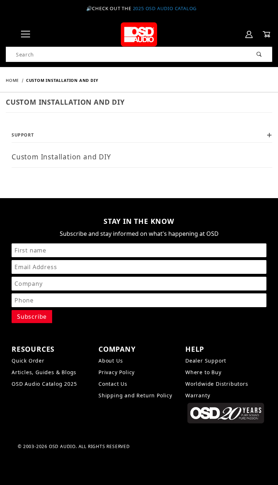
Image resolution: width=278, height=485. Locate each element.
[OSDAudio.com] (139, 33)
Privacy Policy (116, 372)
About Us (110, 360)
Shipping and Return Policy (135, 395)
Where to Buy (203, 372)
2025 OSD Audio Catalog (165, 8)
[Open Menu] (25, 34)
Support (23, 135)
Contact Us (112, 383)
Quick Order (28, 360)
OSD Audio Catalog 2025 (44, 383)
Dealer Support (205, 360)
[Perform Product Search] (259, 54)
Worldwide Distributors (216, 383)
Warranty (197, 395)
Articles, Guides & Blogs (44, 372)
